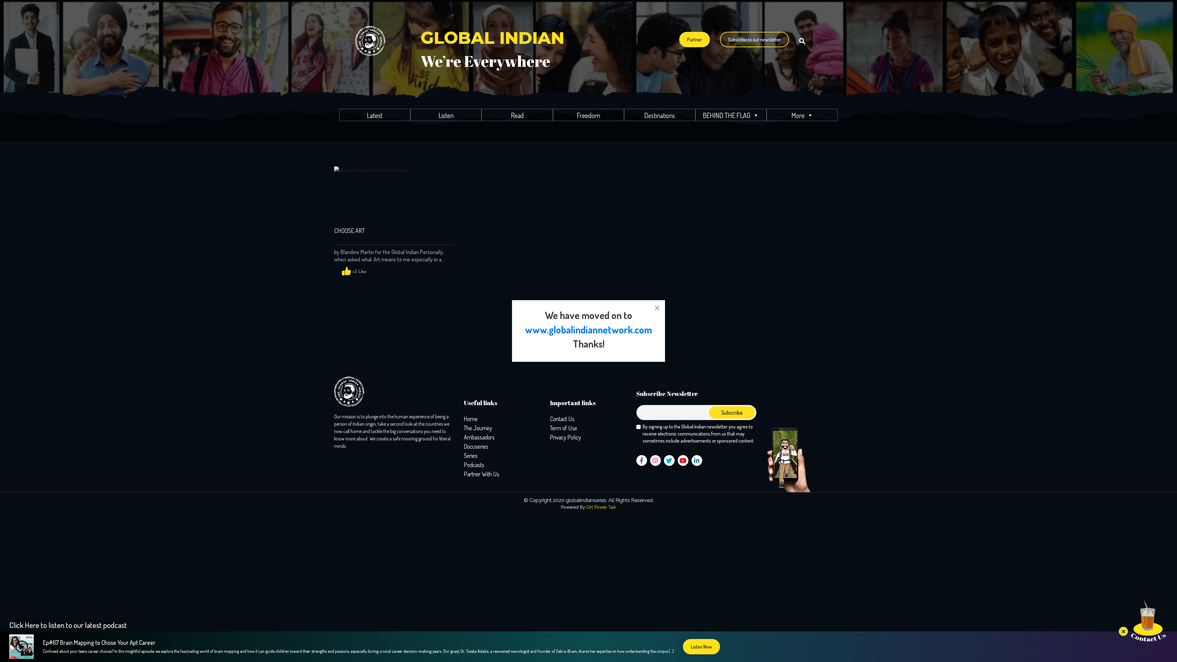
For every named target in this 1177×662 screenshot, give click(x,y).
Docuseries (476, 446)
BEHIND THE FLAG (726, 115)
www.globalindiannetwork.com (588, 329)
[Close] (657, 308)
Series (471, 455)
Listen (446, 115)
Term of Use (563, 428)
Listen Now (701, 647)
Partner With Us (481, 474)
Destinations (659, 115)
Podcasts (474, 465)
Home (471, 419)
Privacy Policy (565, 437)
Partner (694, 39)
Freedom (588, 115)
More (798, 115)
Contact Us (562, 419)
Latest (375, 115)
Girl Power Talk (601, 507)
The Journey (478, 428)
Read (517, 115)
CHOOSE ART (349, 230)
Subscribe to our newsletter (754, 39)
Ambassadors (479, 437)
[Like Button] (346, 271)
